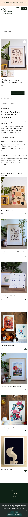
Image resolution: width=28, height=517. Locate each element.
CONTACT (14, 500)
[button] (24, 8)
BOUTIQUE (14, 490)
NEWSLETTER (14, 503)
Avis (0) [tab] (12, 103)
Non (17, 512)
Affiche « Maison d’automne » (11, 386)
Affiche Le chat (6, 469)
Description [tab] (5, 103)
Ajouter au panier (17, 92)
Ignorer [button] (14, 4)
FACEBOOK (14, 496)
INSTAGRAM (14, 493)
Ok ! (12, 512)
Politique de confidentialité (14, 514)
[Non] (26, 510)
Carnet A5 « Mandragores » (10, 210)
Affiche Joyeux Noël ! (8, 428)
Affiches (9, 98)
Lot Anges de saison (7, 345)
